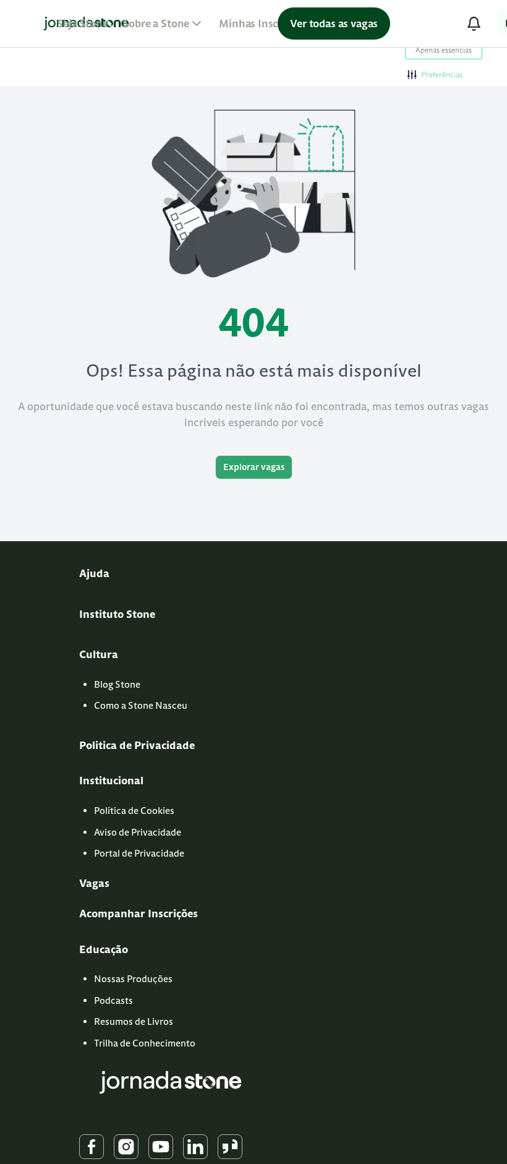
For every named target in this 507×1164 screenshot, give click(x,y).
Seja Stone (82, 23)
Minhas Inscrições (263, 23)
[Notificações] (473, 23)
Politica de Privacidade (137, 745)
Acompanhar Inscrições (138, 913)
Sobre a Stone (155, 23)
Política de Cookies (134, 810)
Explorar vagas (253, 467)
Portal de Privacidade (139, 853)
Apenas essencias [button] (443, 49)
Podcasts (113, 1000)
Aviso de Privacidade (137, 832)
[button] (435, 74)
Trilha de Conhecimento (144, 1043)
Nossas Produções (133, 979)
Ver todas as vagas (334, 23)
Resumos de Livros (133, 1021)
